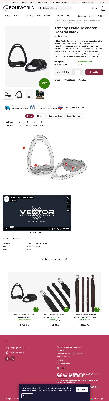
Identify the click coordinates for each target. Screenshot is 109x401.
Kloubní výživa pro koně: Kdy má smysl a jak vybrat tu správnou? (77, 381)
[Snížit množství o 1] (73, 72)
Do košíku (94, 72)
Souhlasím (81, 389)
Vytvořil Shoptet (98, 399)
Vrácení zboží (42, 2)
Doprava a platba (87, 2)
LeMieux (64, 36)
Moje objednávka (63, 363)
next (102, 300)
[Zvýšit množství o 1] (81, 72)
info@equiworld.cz (17, 348)
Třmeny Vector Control (37, 243)
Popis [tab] (29, 116)
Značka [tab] (55, 116)
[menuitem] (7, 16)
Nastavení (27, 396)
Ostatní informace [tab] (74, 116)
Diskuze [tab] (40, 116)
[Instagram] (12, 358)
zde (69, 390)
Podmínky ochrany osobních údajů (64, 2)
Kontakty (101, 2)
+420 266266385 (17, 353)
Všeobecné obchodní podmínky (22, 2)
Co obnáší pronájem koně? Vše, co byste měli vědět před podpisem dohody (78, 375)
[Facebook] (7, 358)
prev (6, 300)
